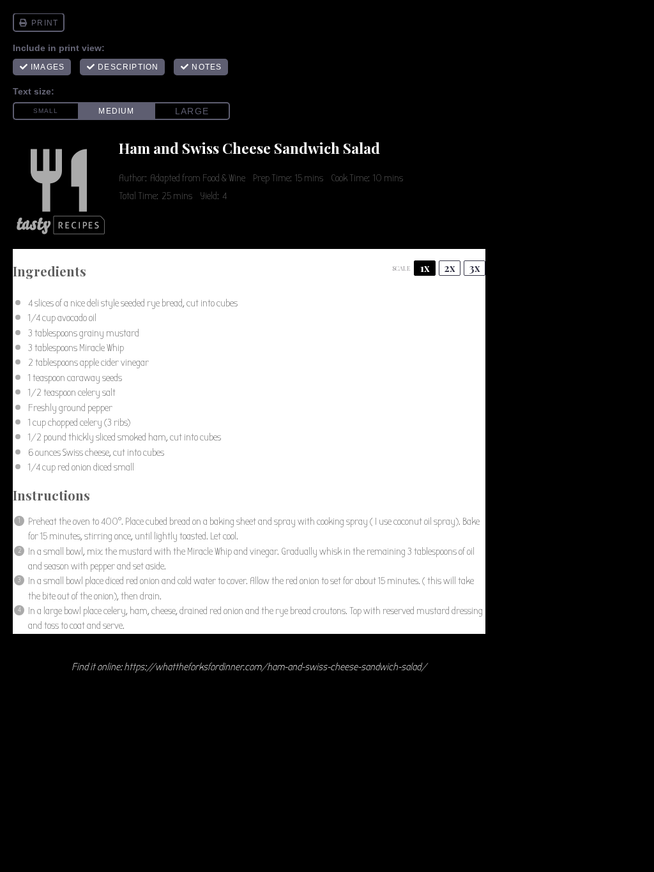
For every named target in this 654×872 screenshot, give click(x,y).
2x (449, 267)
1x (425, 267)
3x (474, 267)
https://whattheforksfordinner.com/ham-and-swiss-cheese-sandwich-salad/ (275, 667)
